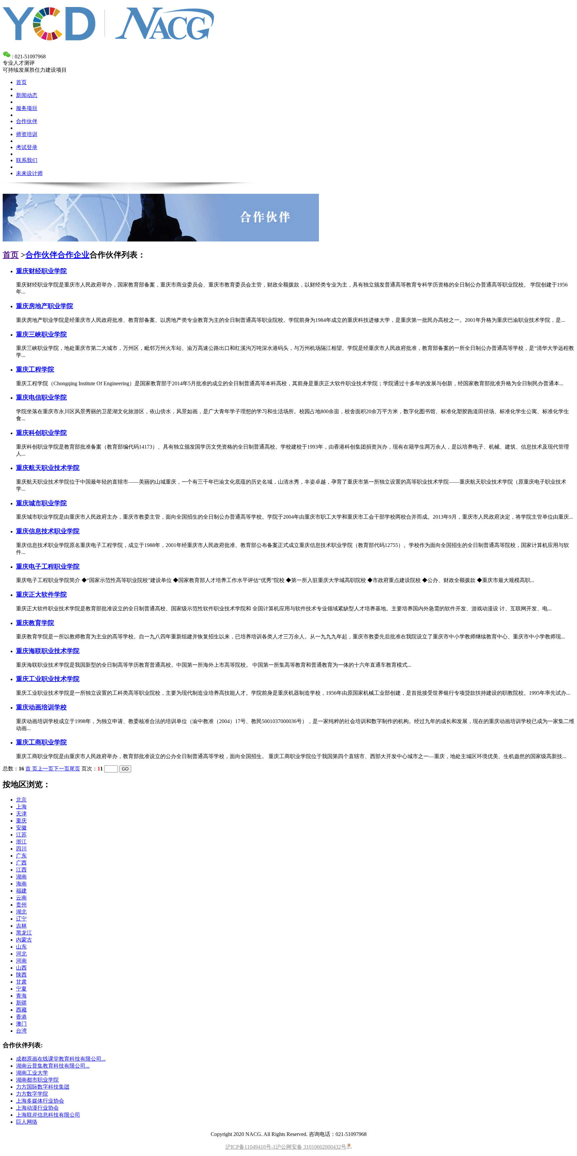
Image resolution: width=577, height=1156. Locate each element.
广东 (21, 855)
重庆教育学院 (35, 622)
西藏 (21, 1010)
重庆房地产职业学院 (44, 306)
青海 (21, 996)
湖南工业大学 (32, 1073)
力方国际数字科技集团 (42, 1087)
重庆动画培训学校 (41, 707)
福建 (21, 891)
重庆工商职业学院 (41, 742)
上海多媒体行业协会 (40, 1101)
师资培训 (26, 134)
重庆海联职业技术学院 (47, 650)
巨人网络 (26, 1122)
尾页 (74, 768)
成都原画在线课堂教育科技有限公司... (61, 1059)
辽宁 (21, 919)
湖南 (21, 877)
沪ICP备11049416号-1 (250, 1147)
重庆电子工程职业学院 (47, 566)
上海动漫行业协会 (37, 1108)
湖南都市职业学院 (37, 1080)
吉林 (21, 926)
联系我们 (26, 160)
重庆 (21, 820)
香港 (21, 1017)
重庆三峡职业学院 (41, 334)
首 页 (31, 768)
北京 (21, 799)
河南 (21, 961)
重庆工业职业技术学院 (47, 678)
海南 (21, 884)
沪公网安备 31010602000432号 (310, 1147)
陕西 (21, 975)
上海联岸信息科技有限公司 (48, 1115)
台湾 (21, 1031)
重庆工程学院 (35, 369)
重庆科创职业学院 (41, 432)
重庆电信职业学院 (41, 397)
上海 (21, 806)
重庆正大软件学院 (41, 594)
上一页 (45, 768)
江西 (21, 870)
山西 (21, 968)
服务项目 (26, 108)
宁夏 (21, 989)
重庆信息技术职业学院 (47, 531)
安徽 (21, 827)
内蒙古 (24, 940)
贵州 (21, 905)
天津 (21, 813)
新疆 (21, 1003)
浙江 (21, 841)
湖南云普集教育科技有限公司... (52, 1066)
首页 (21, 82)
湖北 (21, 912)
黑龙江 (24, 933)
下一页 (61, 768)
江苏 (21, 834)
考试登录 (26, 147)
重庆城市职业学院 (41, 503)
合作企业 (73, 254)
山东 (21, 947)
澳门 (21, 1024)
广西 (21, 862)
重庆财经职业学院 (41, 270)
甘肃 (21, 982)
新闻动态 (26, 95)
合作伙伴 (26, 121)
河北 (21, 954)
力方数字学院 (32, 1094)
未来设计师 (29, 173)
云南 (21, 898)
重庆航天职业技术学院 (47, 467)
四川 (21, 848)
